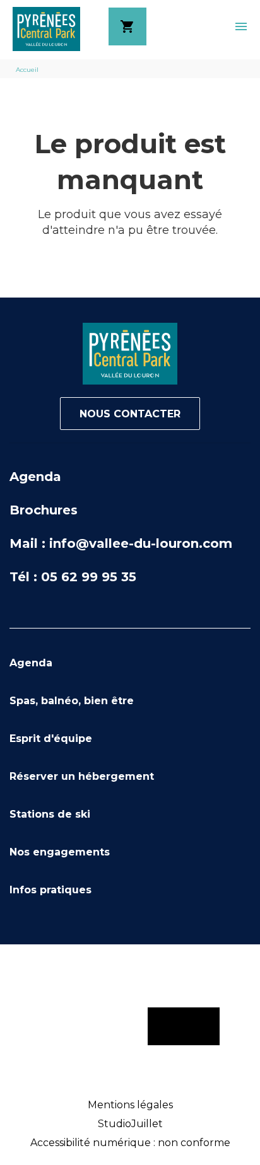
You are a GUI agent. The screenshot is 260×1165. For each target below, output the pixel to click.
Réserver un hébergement (81, 776)
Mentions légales (130, 1105)
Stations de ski (49, 814)
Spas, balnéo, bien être (71, 701)
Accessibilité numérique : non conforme (130, 1143)
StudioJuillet (130, 1124)
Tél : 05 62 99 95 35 (72, 576)
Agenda (35, 476)
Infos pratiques (50, 890)
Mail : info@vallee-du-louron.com (120, 543)
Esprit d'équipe (50, 739)
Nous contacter (130, 414)
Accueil (27, 70)
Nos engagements (59, 852)
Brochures (43, 510)
